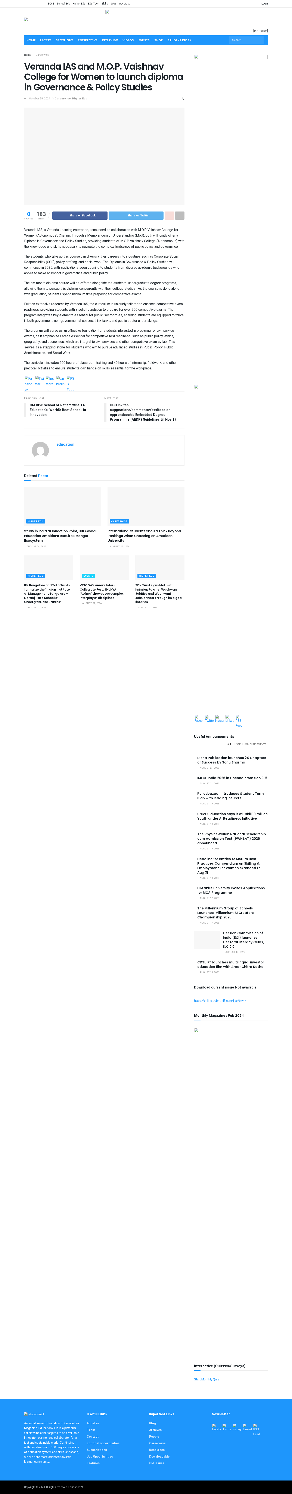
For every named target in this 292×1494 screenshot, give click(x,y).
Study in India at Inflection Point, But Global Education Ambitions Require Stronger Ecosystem (60, 536)
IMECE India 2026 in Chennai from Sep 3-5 (232, 778)
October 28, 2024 (39, 98)
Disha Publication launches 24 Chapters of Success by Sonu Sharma (231, 760)
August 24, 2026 (36, 546)
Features (93, 1463)
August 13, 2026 (209, 972)
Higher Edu (79, 4)
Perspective (87, 40)
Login (264, 4)
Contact (93, 1436)
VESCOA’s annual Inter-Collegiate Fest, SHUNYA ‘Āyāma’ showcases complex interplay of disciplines (102, 591)
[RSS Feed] (71, 380)
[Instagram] (50, 380)
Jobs (114, 4)
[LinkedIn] (60, 380)
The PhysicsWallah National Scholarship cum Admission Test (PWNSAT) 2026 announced (231, 838)
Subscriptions (97, 1450)
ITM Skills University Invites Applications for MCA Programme (231, 890)
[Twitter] (39, 380)
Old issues (156, 1463)
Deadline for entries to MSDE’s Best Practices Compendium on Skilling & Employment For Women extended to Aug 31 (229, 866)
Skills (105, 4)
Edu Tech (93, 4)
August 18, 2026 (209, 878)
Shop (158, 40)
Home (31, 40)
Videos (128, 40)
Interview (110, 40)
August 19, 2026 (209, 804)
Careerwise (42, 55)
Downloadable (159, 1456)
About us (93, 1423)
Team (91, 1430)
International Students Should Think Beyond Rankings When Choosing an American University (144, 536)
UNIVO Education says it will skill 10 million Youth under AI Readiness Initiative (232, 816)
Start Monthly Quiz (206, 1379)
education (65, 444)
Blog (152, 1423)
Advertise (124, 4)
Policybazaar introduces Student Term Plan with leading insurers (230, 795)
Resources (157, 1450)
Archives (155, 1430)
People (154, 1436)
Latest (45, 40)
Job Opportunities (100, 1456)
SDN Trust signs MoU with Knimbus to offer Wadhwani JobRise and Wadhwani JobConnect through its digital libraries (159, 593)
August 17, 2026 (209, 898)
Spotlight (64, 40)
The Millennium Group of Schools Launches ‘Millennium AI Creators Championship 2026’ (225, 913)
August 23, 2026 (119, 546)
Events (144, 40)
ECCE (51, 4)
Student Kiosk (179, 40)
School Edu (63, 4)
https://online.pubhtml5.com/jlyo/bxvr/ (220, 1001)
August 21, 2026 (36, 607)
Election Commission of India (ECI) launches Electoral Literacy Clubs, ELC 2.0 (243, 940)
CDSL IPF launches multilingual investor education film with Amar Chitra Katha (230, 964)
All (229, 744)
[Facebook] (29, 380)
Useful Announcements (250, 744)
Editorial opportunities (103, 1443)
